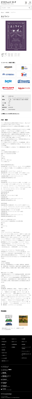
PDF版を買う (4, 341)
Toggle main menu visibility (30, 2)
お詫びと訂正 (4, 352)
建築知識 (3, 344)
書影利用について (5, 360)
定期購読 (13, 347)
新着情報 (3, 349)
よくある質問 (4, 358)
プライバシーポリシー (26, 351)
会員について (14, 341)
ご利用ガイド (4, 355)
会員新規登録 (14, 344)
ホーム (2, 12)
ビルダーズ (4, 347)
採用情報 (23, 344)
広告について (24, 341)
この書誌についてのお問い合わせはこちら (10, 113)
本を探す (7, 12)
